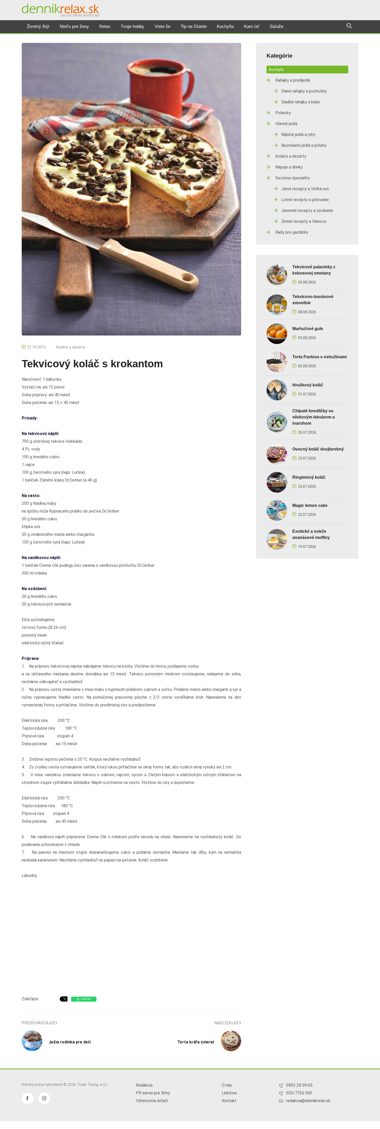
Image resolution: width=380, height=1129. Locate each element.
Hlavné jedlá (286, 123)
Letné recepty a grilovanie (305, 199)
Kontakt (229, 1100)
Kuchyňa (225, 26)
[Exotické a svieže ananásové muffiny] (277, 539)
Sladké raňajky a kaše (300, 102)
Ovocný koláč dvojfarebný (318, 449)
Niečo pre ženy (74, 26)
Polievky (283, 112)
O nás (227, 1085)
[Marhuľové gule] (277, 333)
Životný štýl (38, 26)
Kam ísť (251, 26)
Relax (104, 26)
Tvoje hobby (132, 26)
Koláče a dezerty (70, 347)
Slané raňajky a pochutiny (304, 91)
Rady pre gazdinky (291, 232)
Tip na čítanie (194, 26)
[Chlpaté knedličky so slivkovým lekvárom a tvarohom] (277, 421)
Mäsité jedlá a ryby (298, 134)
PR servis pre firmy (153, 1092)
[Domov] (60, 10)
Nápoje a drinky (289, 167)
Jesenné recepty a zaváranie (307, 210)
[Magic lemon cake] (277, 510)
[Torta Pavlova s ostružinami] (277, 361)
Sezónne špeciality (292, 178)
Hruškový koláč (307, 385)
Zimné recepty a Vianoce (303, 221)
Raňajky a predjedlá (292, 80)
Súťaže (276, 26)
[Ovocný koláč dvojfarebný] (277, 453)
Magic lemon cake (310, 505)
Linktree (229, 1092)
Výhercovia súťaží (152, 1100)
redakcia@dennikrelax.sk (308, 1100)
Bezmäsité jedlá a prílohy (303, 145)
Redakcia (144, 1085)
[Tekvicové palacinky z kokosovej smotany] (277, 274)
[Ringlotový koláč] (277, 481)
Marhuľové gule (307, 328)
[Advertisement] (131, 950)
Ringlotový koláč (308, 477)
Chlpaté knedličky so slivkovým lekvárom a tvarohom (313, 417)
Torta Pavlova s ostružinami (319, 357)
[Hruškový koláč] (277, 389)
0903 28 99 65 (299, 1085)
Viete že (162, 26)
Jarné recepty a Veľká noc (305, 188)
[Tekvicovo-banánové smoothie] (277, 304)
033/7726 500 (299, 1092)
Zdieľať (86, 999)
